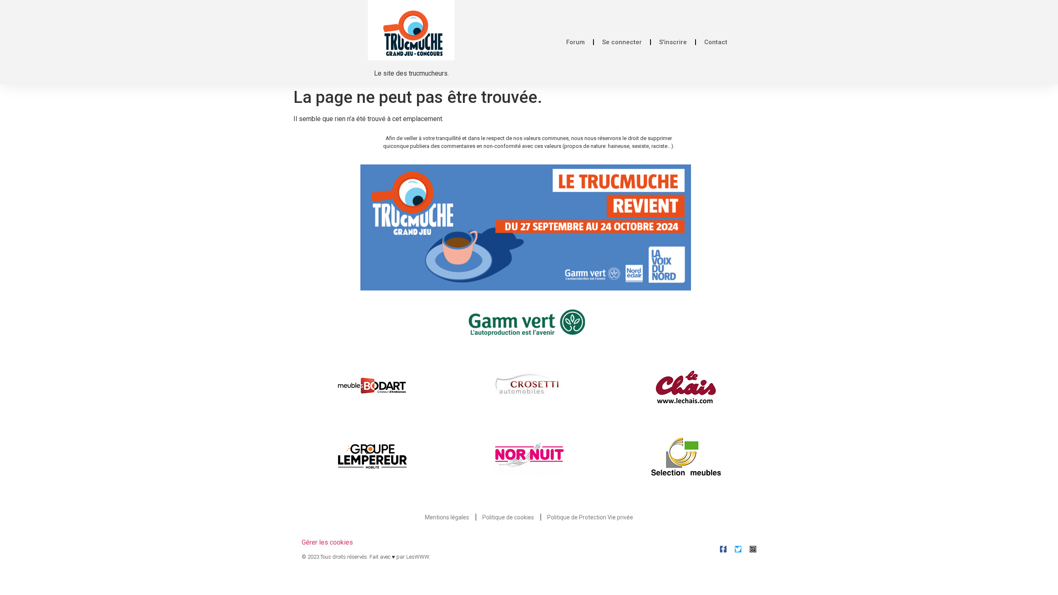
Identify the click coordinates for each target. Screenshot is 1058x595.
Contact (715, 42)
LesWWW (417, 557)
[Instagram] (753, 549)
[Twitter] (738, 549)
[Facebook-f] (723, 549)
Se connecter (622, 42)
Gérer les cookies (327, 542)
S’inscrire (673, 42)
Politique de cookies (508, 517)
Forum (575, 42)
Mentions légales (447, 517)
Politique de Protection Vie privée (590, 517)
